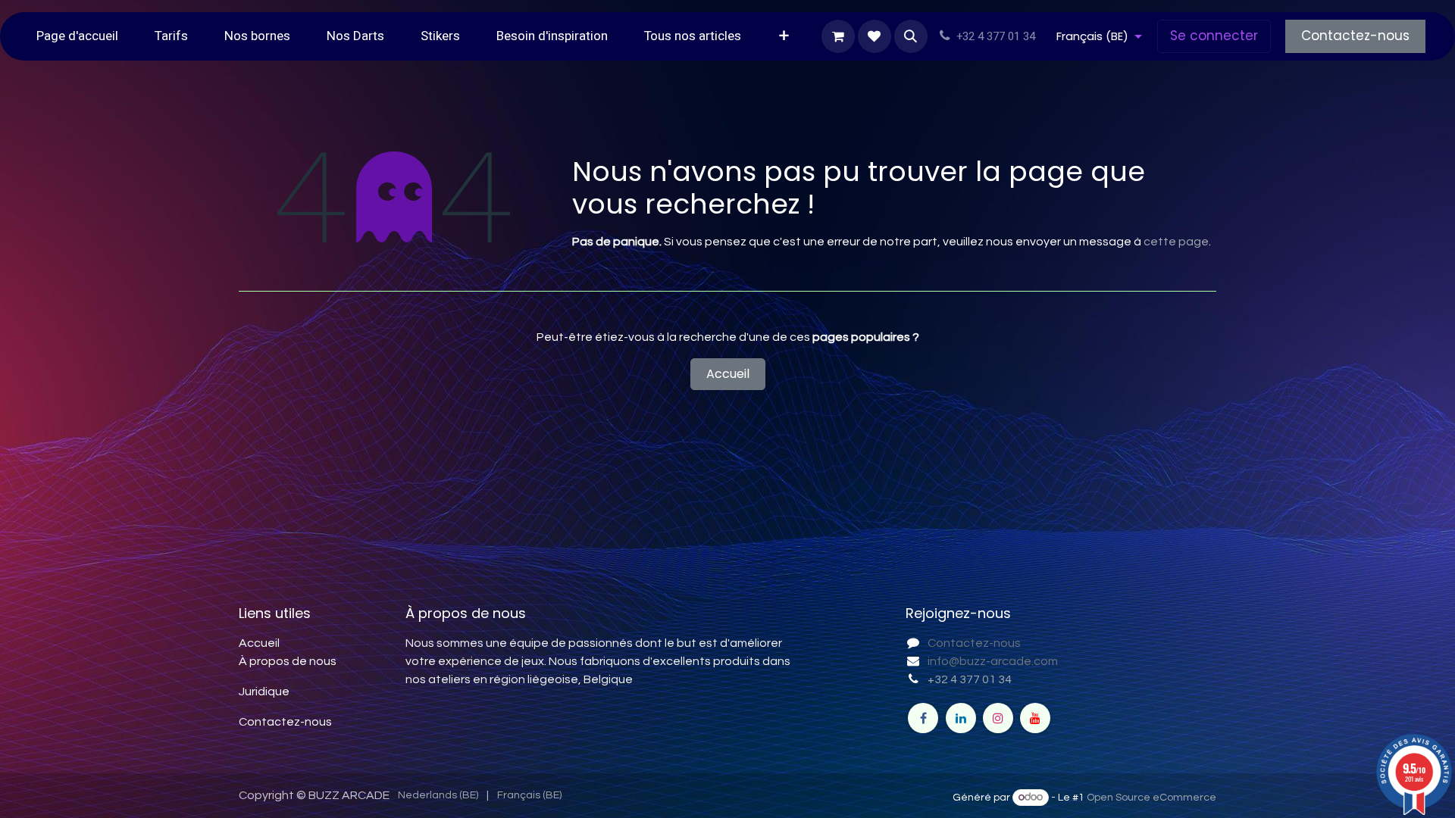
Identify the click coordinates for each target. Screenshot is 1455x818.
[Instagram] (998, 718)
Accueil (727, 373)
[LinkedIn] (961, 718)
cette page (1176, 242)
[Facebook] (923, 718)
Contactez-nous (1355, 36)
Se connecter (1214, 36)
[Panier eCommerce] (838, 36)
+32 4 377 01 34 (970, 679)
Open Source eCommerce (1151, 797)
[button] (911, 36)
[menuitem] (77, 36)
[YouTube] (1035, 718)
